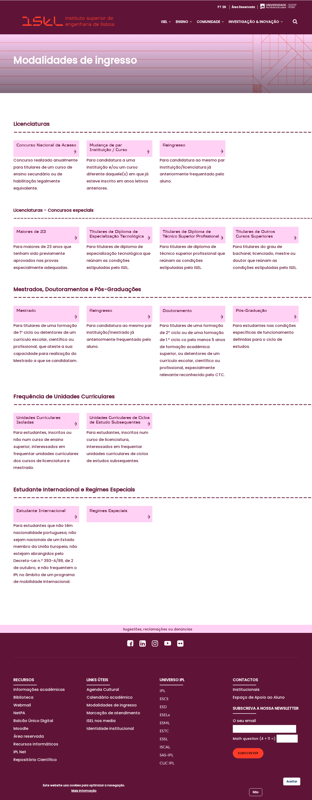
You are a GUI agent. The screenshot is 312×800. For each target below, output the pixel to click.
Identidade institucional (110, 728)
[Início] (68, 17)
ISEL (164, 21)
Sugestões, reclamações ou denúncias (156, 629)
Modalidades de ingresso (112, 705)
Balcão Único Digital (33, 721)
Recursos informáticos (35, 744)
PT (219, 7)
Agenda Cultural (103, 689)
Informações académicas (39, 689)
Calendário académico (110, 697)
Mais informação (84, 791)
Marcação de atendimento (113, 713)
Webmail (22, 705)
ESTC (164, 730)
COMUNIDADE (209, 21)
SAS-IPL (166, 754)
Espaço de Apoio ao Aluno (259, 697)
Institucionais (246, 689)
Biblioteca (23, 697)
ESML (165, 722)
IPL (162, 690)
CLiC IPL (167, 763)
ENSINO (182, 21)
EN (224, 7)
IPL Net (19, 752)
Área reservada (243, 7)
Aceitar (291, 781)
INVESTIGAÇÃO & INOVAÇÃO (254, 21)
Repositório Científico (35, 759)
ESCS (164, 698)
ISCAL (165, 746)
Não (256, 792)
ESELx (165, 714)
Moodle (20, 728)
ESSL (164, 738)
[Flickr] (181, 643)
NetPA (19, 713)
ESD (163, 706)
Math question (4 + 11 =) (254, 738)
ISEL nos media (101, 721)
